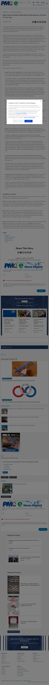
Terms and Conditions (21, 113)
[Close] (40, 101)
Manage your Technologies (18, 121)
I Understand (28, 121)
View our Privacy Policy (29, 117)
